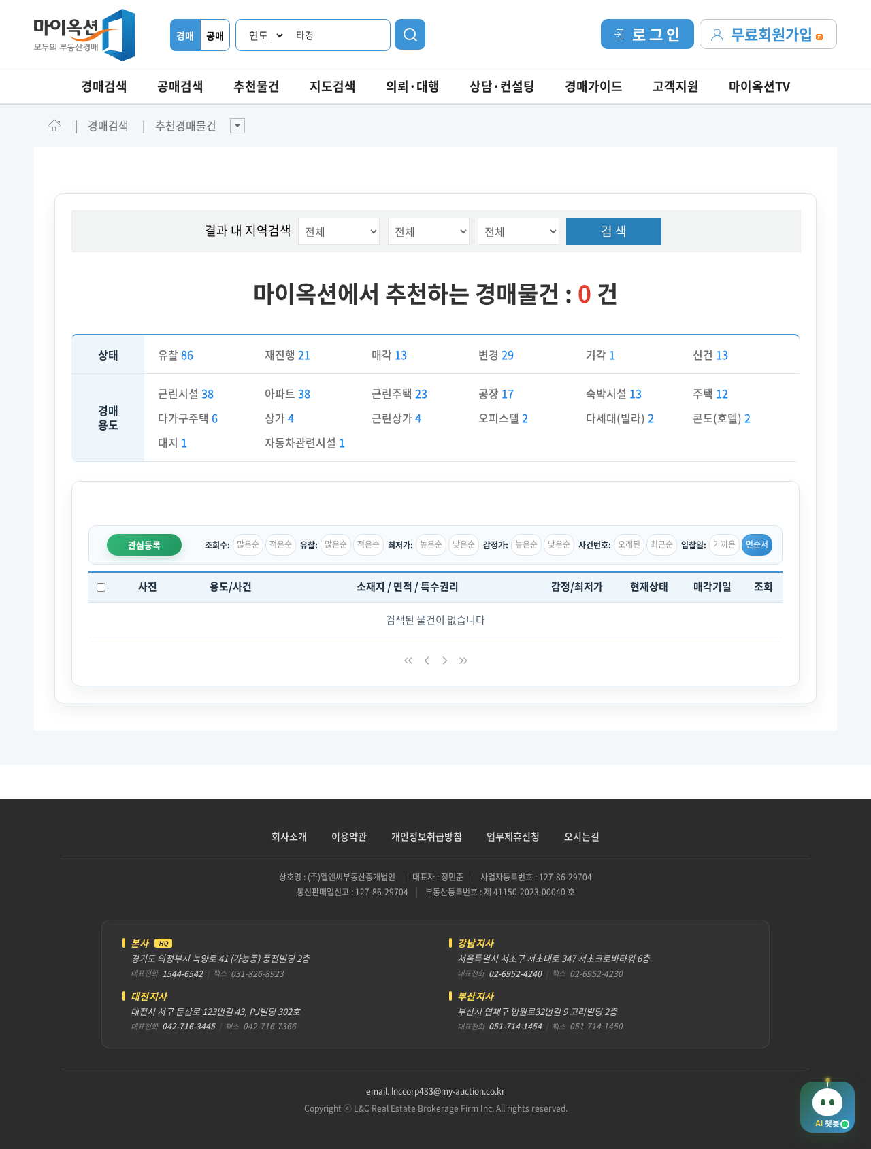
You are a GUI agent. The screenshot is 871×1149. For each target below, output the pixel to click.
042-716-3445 (188, 1026)
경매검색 (104, 86)
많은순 (248, 544)
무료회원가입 (773, 33)
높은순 (431, 544)
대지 (172, 442)
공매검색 (180, 86)
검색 (410, 34)
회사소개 (289, 836)
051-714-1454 (515, 1026)
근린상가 (396, 418)
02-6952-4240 (515, 973)
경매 (185, 35)
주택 (710, 393)
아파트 (287, 393)
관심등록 (144, 544)
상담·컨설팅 (502, 86)
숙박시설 (614, 393)
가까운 (724, 544)
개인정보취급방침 (426, 836)
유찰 (175, 354)
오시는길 (581, 836)
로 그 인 (656, 33)
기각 (600, 354)
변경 (496, 354)
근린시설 (186, 393)
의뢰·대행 (413, 86)
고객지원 (676, 86)
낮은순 (464, 544)
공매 (215, 35)
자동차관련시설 (305, 442)
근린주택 (399, 393)
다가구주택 (188, 418)
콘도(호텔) (722, 418)
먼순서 (757, 544)
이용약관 (349, 836)
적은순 (280, 544)
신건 (710, 354)
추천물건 (256, 86)
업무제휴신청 (513, 836)
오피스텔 (503, 418)
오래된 (629, 544)
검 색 (614, 231)
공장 (496, 393)
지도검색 (333, 86)
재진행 (287, 354)
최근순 (662, 544)
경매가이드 (594, 86)
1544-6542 (182, 973)
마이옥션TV (759, 86)
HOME (54, 125)
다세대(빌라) (620, 418)
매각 (389, 354)
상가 (279, 418)
